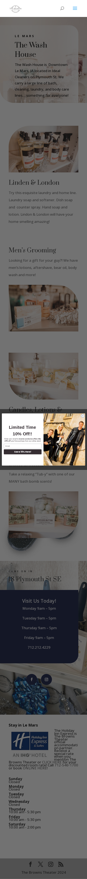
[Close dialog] (82, 415)
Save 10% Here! (22, 451)
